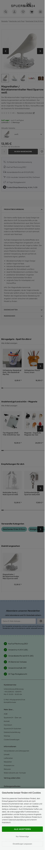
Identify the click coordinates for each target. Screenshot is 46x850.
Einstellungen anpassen (22, 844)
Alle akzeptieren (22, 829)
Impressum (6, 822)
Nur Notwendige (22, 836)
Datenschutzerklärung (17, 820)
